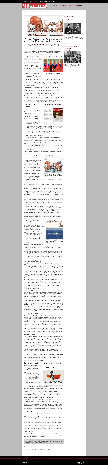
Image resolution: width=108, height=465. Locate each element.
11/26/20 (54, 210)
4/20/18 (45, 101)
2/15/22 (58, 73)
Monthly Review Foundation (81, 459)
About (57, 5)
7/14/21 (26, 369)
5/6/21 (30, 218)
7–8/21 (33, 116)
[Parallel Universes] (72, 28)
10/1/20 (41, 399)
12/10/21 (29, 352)
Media (26, 48)
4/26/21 (29, 204)
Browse (70, 5)
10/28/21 (30, 82)
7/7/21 (34, 186)
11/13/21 (38, 101)
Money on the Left (52, 1)
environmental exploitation (46, 386)
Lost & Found (67, 43)
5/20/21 (25, 287)
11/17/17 (26, 304)
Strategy (45, 48)
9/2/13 (61, 100)
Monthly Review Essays (69, 16)
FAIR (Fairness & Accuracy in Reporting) (40, 45)
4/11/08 (56, 344)
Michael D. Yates (67, 50)
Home (53, 5)
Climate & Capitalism (43, 1)
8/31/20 (50, 413)
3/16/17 (57, 101)
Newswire (60, 48)
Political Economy (32, 48)
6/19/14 (57, 90)
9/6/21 (38, 137)
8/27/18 (42, 390)
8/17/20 (25, 285)
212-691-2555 (80, 463)
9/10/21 (39, 184)
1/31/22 (51, 401)
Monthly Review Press (34, 1)
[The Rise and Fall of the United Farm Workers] (72, 57)
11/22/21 (54, 303)
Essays (78, 5)
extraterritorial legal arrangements (51, 385)
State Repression (39, 48)
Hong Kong (41, 339)
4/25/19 (50, 309)
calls (44, 301)
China (49, 48)
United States (54, 48)
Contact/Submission (63, 5)
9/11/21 (35, 89)
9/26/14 (37, 344)
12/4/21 (28, 249)
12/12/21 (39, 225)
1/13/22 (57, 174)
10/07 (35, 85)
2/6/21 (56, 393)
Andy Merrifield (67, 21)
